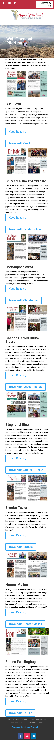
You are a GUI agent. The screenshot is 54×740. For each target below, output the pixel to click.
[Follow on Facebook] (3, 3)
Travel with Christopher (24, 300)
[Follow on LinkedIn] (15, 3)
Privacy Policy (36, 727)
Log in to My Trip (46, 4)
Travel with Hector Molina (25, 624)
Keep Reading (17, 132)
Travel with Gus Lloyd (22, 143)
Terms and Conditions (21, 727)
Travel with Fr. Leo (20, 713)
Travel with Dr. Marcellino (25, 229)
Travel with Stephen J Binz (26, 470)
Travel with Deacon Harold (25, 387)
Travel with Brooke (21, 547)
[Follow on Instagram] (9, 3)
